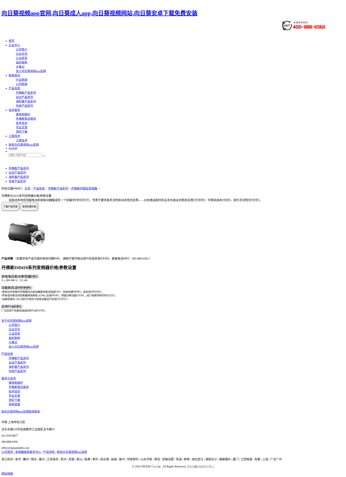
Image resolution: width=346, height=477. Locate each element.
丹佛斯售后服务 (26, 118)
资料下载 (21, 131)
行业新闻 (21, 79)
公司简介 (21, 49)
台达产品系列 (24, 97)
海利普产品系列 (26, 101)
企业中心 (14, 45)
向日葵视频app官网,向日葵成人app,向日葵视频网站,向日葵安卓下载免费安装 (99, 13)
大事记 (20, 66)
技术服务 (14, 110)
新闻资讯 (14, 75)
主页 (27, 188)
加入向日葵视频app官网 (31, 71)
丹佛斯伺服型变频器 (84, 188)
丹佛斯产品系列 (26, 92)
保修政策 (14, 404)
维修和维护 (23, 114)
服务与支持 (8, 378)
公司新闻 (21, 84)
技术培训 (21, 123)
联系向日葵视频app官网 (24, 144)
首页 (11, 40)
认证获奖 (21, 58)
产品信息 (14, 88)
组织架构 (21, 62)
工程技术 (14, 136)
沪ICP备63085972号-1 (200, 466)
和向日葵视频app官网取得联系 (20, 411)
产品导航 (49, 452)
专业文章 (21, 127)
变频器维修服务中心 (28, 452)
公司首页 (7, 452)
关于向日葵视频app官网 (16, 320)
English (13, 148)
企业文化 (21, 53)
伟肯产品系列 (24, 105)
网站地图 (7, 473)
